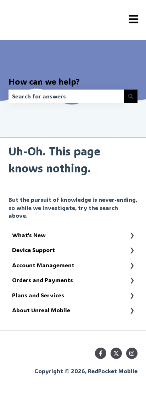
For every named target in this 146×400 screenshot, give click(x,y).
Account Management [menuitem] (43, 265)
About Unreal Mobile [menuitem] (41, 310)
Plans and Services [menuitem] (38, 295)
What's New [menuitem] (29, 235)
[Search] (130, 96)
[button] (131, 235)
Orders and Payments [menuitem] (42, 280)
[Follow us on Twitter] (116, 353)
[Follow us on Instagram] (131, 353)
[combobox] (66, 96)
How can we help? (44, 81)
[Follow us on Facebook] (100, 353)
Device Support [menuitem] (33, 249)
